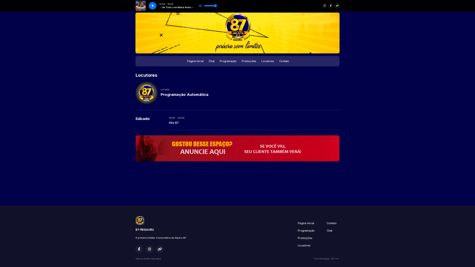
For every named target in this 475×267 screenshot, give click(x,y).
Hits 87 (174, 123)
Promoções (249, 61)
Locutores (267, 61)
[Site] (337, 5)
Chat (211, 61)
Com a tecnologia (322, 259)
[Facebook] (330, 5)
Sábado (142, 118)
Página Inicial (195, 61)
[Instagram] (324, 5)
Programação (228, 61)
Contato (284, 61)
